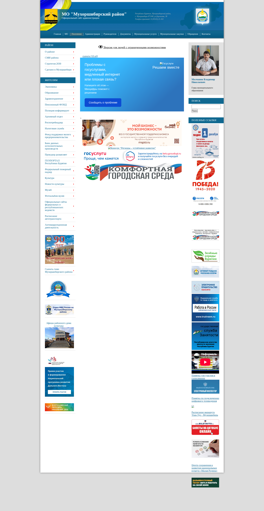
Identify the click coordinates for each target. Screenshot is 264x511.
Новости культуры (54, 184)
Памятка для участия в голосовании (203, 377)
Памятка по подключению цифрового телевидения (205, 399)
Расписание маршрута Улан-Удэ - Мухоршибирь (205, 413)
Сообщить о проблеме (103, 102)
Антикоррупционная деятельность (56, 226)
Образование (52, 92)
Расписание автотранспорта (53, 217)
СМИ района (52, 57)
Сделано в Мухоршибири (58, 69)
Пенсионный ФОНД (56, 104)
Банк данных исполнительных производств (54, 146)
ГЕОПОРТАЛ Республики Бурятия (55, 162)
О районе (50, 51)
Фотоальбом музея (54, 196)
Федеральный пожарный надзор (58, 170)
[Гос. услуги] (132, 156)
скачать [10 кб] (90, 56)
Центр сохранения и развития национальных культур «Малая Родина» (204, 468)
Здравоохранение (54, 98)
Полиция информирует (57, 110)
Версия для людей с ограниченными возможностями (134, 47)
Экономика (51, 86)
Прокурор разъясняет (56, 154)
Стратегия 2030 (53, 63)
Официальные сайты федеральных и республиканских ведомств (56, 206)
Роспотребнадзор (54, 122)
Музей (48, 190)
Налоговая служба (54, 128)
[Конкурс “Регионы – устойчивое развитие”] (132, 148)
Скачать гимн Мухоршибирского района (58, 270)
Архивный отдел (54, 116)
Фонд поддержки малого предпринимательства (58, 135)
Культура (49, 178)
